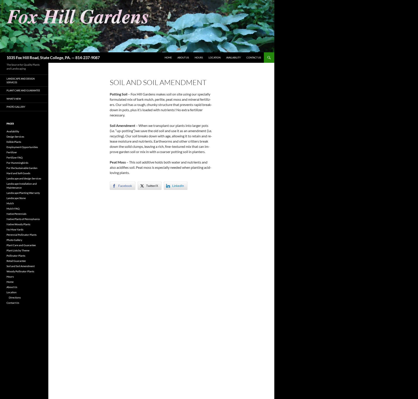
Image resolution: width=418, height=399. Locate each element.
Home (168, 57)
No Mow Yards (15, 229)
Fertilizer (12, 152)
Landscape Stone (16, 198)
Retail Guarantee (16, 261)
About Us (183, 57)
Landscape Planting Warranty (23, 192)
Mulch (10, 203)
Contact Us (253, 57)
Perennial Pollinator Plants (22, 234)
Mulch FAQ (13, 208)
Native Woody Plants (18, 224)
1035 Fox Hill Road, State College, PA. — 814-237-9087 (53, 57)
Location (215, 57)
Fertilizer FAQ (15, 157)
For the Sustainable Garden (22, 168)
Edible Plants (14, 141)
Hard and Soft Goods (18, 173)
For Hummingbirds (17, 162)
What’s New (14, 98)
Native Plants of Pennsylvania (23, 219)
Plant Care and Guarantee (23, 90)
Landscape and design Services (21, 80)
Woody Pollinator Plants (20, 271)
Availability (233, 57)
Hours (199, 57)
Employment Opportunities (22, 147)
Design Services (15, 136)
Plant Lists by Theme (18, 250)
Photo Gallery (16, 106)
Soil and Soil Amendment (21, 266)
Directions (15, 297)
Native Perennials (16, 213)
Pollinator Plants (16, 255)
